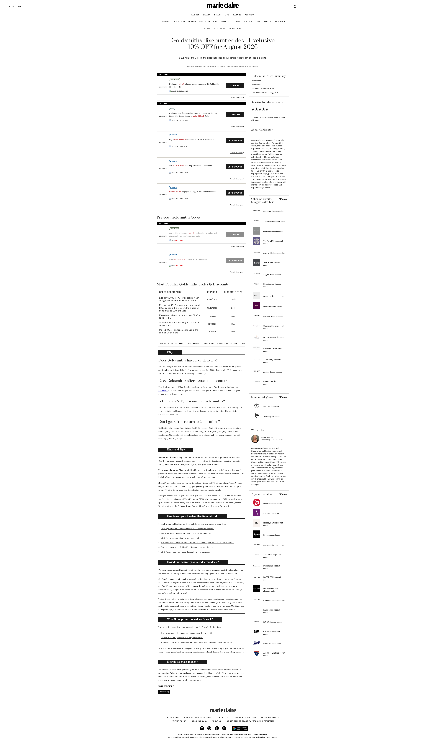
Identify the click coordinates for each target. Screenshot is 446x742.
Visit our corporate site (257, 734)
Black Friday (164, 692)
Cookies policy (199, 721)
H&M (215, 21)
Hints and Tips (193, 343)
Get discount (235, 141)
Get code (235, 85)
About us (216, 721)
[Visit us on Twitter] (202, 728)
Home (207, 29)
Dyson (257, 21)
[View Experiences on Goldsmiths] (163, 194)
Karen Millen (280, 21)
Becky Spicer (267, 438)
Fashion (195, 15)
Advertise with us (270, 717)
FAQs (181, 343)
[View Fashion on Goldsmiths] (163, 168)
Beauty (207, 15)
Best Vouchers (179, 21)
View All (283, 199)
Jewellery (235, 29)
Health (217, 15)
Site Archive (173, 717)
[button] (201, 298)
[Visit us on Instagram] (209, 728)
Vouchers (249, 15)
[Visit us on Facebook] (217, 728)
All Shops (192, 21)
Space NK (267, 21)
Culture (237, 15)
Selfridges (248, 21)
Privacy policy (179, 721)
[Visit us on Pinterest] (224, 728)
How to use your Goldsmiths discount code (220, 343)
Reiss (238, 21)
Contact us (222, 717)
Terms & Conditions (236, 97)
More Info (255, 66)
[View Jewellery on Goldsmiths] (163, 87)
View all (283, 494)
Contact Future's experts (198, 717)
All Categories (204, 21)
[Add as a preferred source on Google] (255, 728)
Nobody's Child (227, 21)
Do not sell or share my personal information (250, 721)
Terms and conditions (245, 717)
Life (227, 15)
